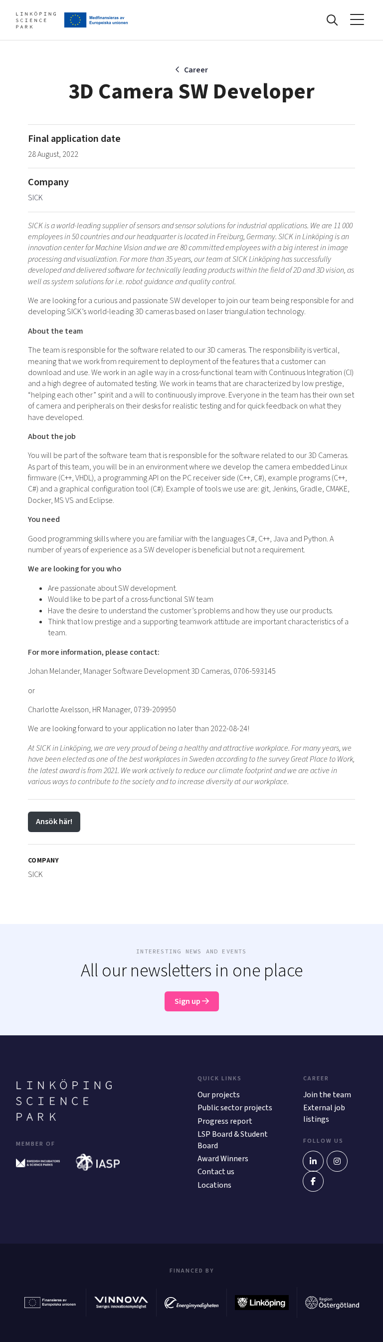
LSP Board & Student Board (232, 1140)
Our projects (218, 1094)
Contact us (215, 1171)
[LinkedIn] (313, 1161)
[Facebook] (313, 1181)
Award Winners (222, 1158)
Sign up (188, 1001)
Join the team (327, 1094)
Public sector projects (234, 1107)
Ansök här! (54, 821)
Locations (214, 1185)
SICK (35, 197)
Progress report (224, 1121)
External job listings (324, 1113)
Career (196, 69)
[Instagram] (337, 1161)
